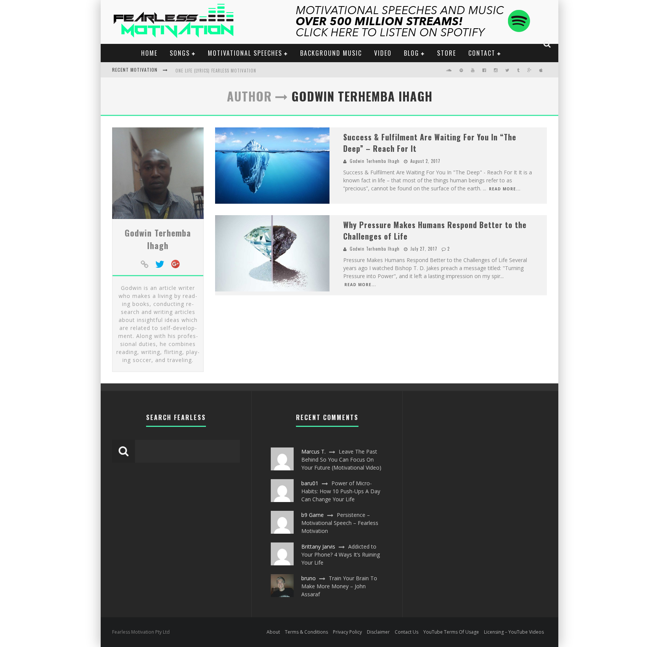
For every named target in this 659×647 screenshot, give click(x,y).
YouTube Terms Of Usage (451, 632)
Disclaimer (378, 632)
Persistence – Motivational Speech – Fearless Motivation (339, 522)
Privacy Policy (347, 632)
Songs (180, 53)
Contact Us (406, 632)
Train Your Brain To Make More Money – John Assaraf (339, 586)
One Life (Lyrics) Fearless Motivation (215, 71)
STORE (446, 53)
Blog (411, 53)
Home (149, 53)
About (273, 632)
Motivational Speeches (245, 53)
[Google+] (175, 265)
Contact (481, 53)
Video (383, 53)
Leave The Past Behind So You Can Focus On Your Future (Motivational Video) (341, 459)
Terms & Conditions (306, 632)
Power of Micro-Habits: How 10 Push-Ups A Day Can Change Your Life (340, 491)
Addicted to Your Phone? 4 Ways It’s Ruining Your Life (340, 554)
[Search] (547, 43)
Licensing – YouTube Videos (514, 632)
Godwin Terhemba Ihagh (158, 239)
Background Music (331, 53)
